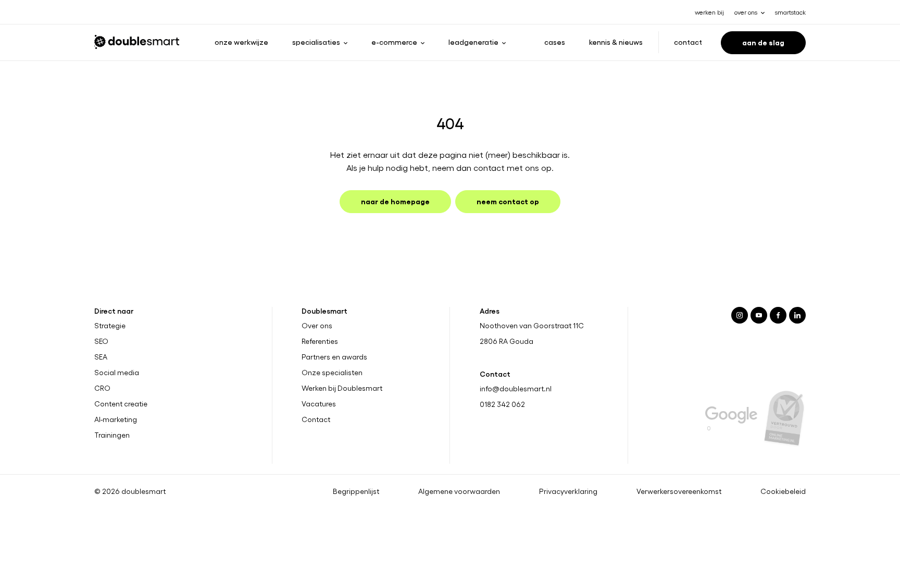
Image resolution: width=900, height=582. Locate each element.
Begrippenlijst (356, 491)
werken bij (709, 12)
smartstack (790, 12)
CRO (102, 388)
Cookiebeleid (783, 491)
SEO (101, 341)
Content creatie (120, 403)
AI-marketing (115, 419)
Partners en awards (334, 357)
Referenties (320, 341)
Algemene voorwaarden (459, 491)
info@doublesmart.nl (516, 388)
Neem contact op (508, 200)
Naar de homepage (395, 200)
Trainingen (112, 435)
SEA (100, 357)
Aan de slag (763, 42)
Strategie (110, 325)
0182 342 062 (502, 404)
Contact (688, 42)
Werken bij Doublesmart (342, 388)
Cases (554, 42)
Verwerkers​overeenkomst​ (678, 491)
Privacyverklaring (568, 491)
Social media (116, 372)
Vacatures (319, 403)
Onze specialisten (332, 372)
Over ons (317, 325)
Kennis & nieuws (616, 42)
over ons (745, 12)
